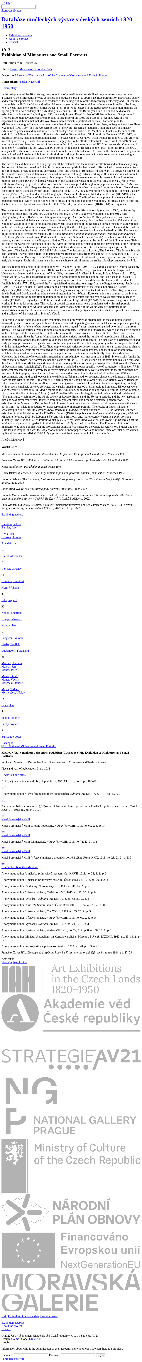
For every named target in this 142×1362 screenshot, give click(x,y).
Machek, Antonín (11, 663)
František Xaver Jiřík (29, 81)
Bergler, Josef (9, 527)
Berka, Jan (7, 533)
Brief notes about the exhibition (19, 867)
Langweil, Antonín (12, 638)
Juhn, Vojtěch (9, 600)
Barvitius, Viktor (11, 524)
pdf (3, 787)
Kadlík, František (11, 612)
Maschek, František (12, 682)
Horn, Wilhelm (10, 587)
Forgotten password (13, 1358)
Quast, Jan (7, 705)
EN (8, 3)
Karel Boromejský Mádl (15, 819)
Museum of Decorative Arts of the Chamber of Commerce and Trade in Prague (61, 75)
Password (54, 1355)
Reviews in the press (13, 774)
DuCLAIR (35, 1338)
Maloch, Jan (8, 666)
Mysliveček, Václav (13, 692)
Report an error (49, 1316)
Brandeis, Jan (9, 543)
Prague (14, 69)
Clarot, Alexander (11, 556)
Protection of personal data (23, 1316)
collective (21, 962)
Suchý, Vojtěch (10, 724)
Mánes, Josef (9, 669)
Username (7, 1355)
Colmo (15, 1338)
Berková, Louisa (11, 537)
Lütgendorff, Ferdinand (15, 650)
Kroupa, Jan (8, 625)
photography (8, 962)
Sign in (17, 10)
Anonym (6, 10)
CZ (3, 3)
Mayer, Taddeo (10, 689)
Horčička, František (12, 581)
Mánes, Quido (9, 676)
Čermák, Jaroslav (11, 568)
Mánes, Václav (10, 679)
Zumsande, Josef (11, 736)
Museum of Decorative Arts (35, 69)
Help (4, 1316)
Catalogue (7, 743)
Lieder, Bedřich (10, 644)
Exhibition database (20, 35)
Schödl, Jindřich (10, 717)
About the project (19, 38)
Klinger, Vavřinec (11, 619)
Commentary (9, 88)
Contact (13, 42)
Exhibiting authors (12, 514)
